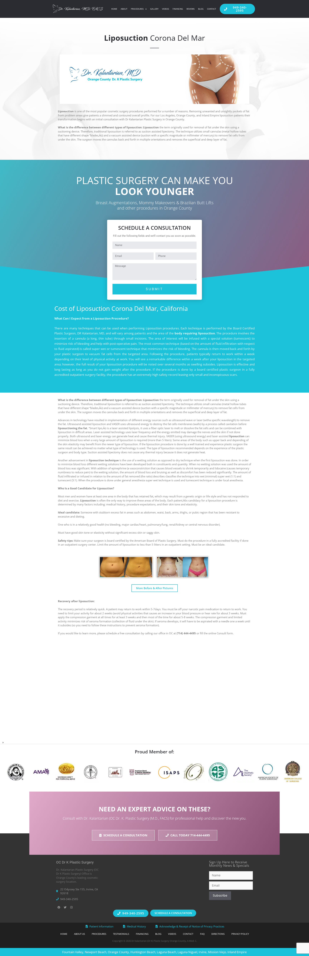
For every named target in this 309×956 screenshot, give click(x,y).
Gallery (154, 8)
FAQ (202, 933)
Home (114, 8)
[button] (154, 741)
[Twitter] (65, 907)
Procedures (137, 8)
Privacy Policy (240, 933)
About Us (79, 933)
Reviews (191, 8)
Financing (178, 8)
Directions (218, 933)
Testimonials (121, 933)
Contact (211, 8)
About (124, 8)
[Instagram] (71, 907)
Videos (165, 8)
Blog (200, 8)
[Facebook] (59, 907)
